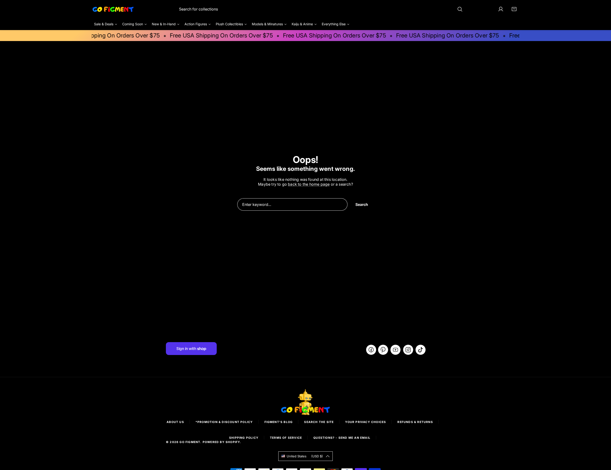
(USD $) (305, 456)
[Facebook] (371, 350)
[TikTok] (420, 350)
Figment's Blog (278, 422)
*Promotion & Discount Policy (224, 422)
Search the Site (319, 422)
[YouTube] (395, 350)
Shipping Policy (243, 437)
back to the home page (309, 184)
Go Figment (189, 442)
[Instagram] (408, 350)
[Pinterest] (383, 350)
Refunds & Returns (415, 422)
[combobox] (321, 9)
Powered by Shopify (221, 442)
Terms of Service (286, 437)
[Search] (460, 9)
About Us (175, 422)
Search (361, 204)
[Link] (113, 9)
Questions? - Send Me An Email (341, 437)
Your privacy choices (365, 422)
